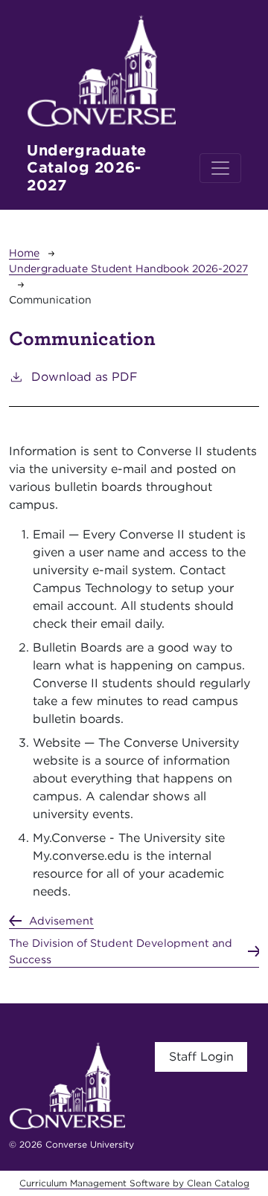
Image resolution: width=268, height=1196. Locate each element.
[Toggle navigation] (220, 168)
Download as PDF (84, 377)
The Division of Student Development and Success (120, 950)
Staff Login (201, 1056)
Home (24, 253)
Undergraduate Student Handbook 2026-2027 (128, 268)
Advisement (61, 920)
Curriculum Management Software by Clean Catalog (134, 1183)
